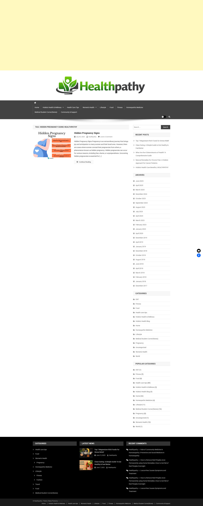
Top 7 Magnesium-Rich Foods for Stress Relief (152, 141)
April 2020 (139, 233)
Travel (37, 484)
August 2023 (140, 207)
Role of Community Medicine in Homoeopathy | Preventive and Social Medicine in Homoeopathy (146, 453)
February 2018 (141, 277)
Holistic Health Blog (143, 321)
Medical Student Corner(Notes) (46, 112)
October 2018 (141, 255)
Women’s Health (88, 107)
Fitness (120, 107)
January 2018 (141, 281)
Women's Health (141, 352)
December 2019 (141, 238)
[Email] (199, 251)
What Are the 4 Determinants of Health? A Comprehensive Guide (151, 154)
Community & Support (69, 112)
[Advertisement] (70, 35)
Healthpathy (92, 137)
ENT (137, 299)
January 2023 (141, 229)
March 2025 (140, 190)
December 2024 (141, 194)
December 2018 (141, 251)
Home (37, 107)
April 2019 (139, 242)
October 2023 (141, 198)
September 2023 (142, 203)
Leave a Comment (106, 137)
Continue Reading (85, 162)
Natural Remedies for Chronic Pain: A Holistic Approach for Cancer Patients (152, 161)
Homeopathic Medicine (134, 107)
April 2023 (139, 216)
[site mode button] (164, 117)
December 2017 (141, 286)
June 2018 (139, 264)
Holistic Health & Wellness (52, 107)
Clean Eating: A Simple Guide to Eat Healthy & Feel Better (152, 146)
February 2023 (141, 225)
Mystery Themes (63, 501)
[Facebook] (199, 255)
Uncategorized (141, 347)
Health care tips (73, 107)
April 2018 (139, 268)
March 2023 (140, 220)
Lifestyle (103, 107)
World (138, 356)
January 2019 (141, 246)
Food (111, 107)
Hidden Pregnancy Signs (87, 133)
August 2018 (140, 260)
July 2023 (139, 211)
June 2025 (139, 181)
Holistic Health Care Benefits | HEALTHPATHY (152, 167)
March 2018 (140, 273)
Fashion (39, 480)
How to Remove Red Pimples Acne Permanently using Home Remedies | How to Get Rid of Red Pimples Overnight (148, 463)
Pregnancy (140, 343)
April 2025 (139, 185)
